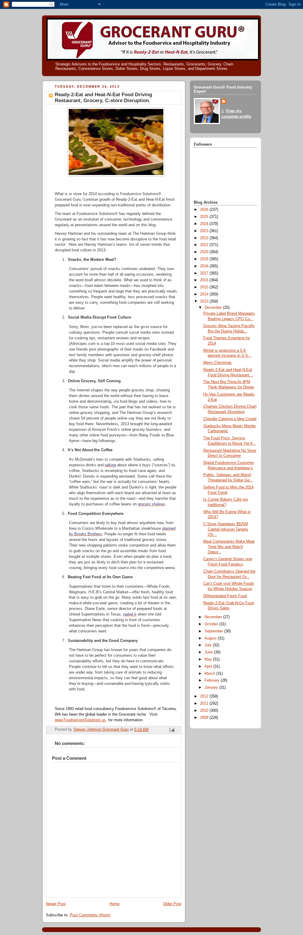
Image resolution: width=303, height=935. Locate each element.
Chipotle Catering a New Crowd (229, 419)
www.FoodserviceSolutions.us (80, 720)
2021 (204, 245)
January (211, 687)
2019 (204, 259)
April (208, 666)
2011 (204, 703)
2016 (204, 280)
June (209, 652)
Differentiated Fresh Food (225, 596)
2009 (204, 718)
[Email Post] (171, 730)
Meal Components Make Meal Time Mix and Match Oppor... (228, 546)
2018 (204, 266)
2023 (204, 231)
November (213, 617)
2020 (204, 252)
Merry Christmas (217, 363)
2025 (204, 217)
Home (114, 904)
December (213, 308)
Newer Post (56, 904)
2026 (204, 210)
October (211, 624)
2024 (204, 224)
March (210, 673)
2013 (204, 301)
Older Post (172, 904)
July (208, 645)
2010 (204, 711)
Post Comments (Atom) (90, 915)
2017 (204, 273)
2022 (204, 238)
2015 (204, 287)
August (211, 638)
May (208, 659)
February (212, 680)
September (214, 631)
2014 (204, 294)
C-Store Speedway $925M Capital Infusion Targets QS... (225, 529)
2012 (204, 696)
